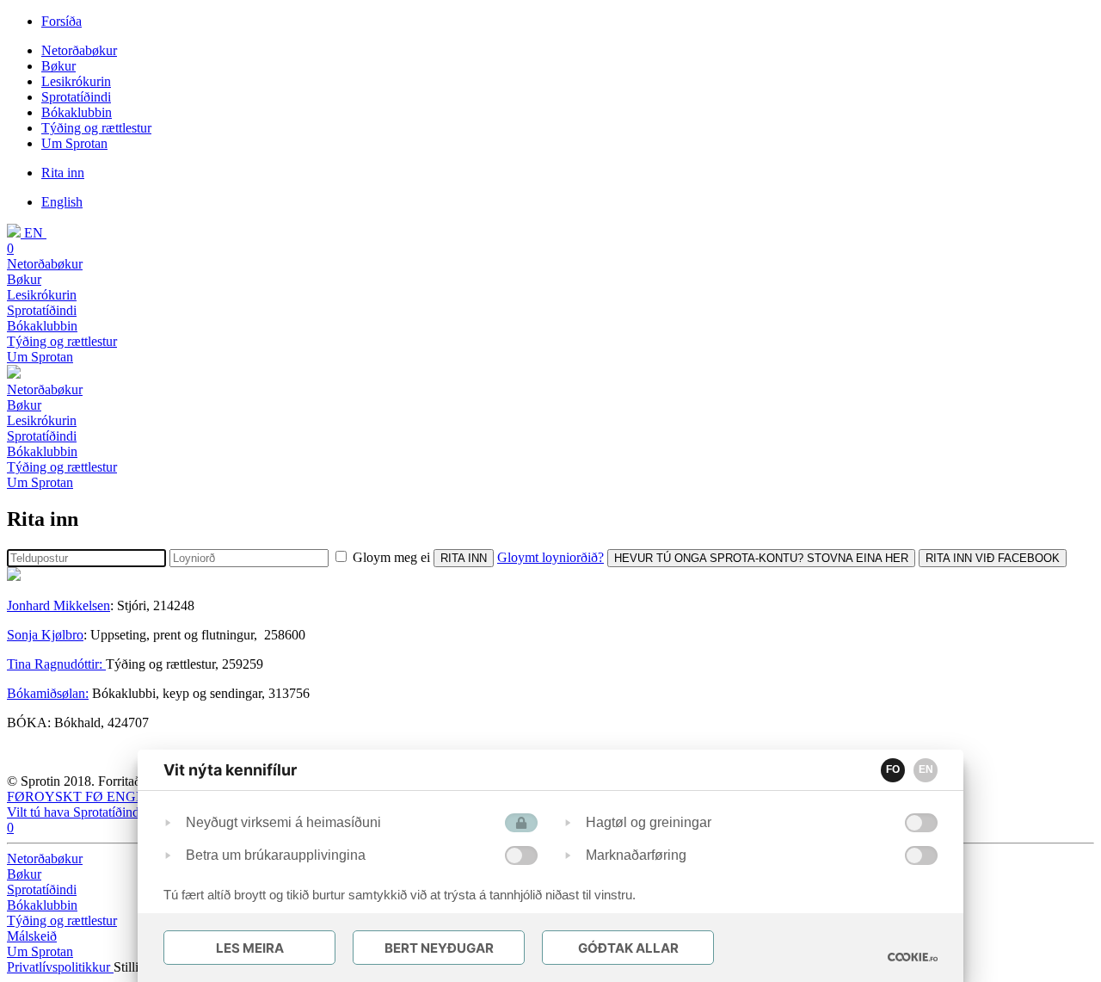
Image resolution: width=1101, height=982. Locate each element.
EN (926, 769)
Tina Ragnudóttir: (56, 664)
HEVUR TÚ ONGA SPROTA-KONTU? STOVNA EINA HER (761, 558)
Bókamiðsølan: (48, 693)
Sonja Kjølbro (45, 634)
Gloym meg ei (391, 557)
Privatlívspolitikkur (60, 967)
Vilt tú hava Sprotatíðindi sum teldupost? (117, 812)
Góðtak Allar (628, 948)
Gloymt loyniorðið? (550, 557)
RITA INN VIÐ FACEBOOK (993, 558)
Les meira (250, 948)
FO (893, 769)
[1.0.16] (913, 957)
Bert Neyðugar (439, 948)
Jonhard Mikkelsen (58, 605)
